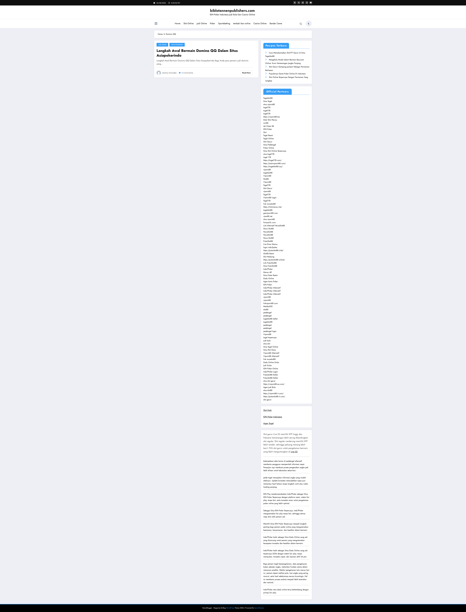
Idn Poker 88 (268, 126)
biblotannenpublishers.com (232, 10)
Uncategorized (177, 45)
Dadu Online (268, 278)
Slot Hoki (267, 410)
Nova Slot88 (268, 228)
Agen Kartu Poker (270, 281)
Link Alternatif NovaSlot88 (274, 225)
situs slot (266, 343)
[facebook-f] (294, 2)
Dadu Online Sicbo (271, 362)
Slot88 (266, 179)
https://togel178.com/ (272, 160)
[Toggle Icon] (156, 24)
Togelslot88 (268, 98)
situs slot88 (267, 390)
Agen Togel (268, 423)
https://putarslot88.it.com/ (274, 396)
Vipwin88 (267, 175)
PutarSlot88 (268, 241)
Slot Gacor (267, 141)
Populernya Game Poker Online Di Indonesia (287, 73)
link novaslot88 (269, 203)
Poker (212, 23)
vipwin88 (267, 169)
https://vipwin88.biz (271, 116)
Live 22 (294, 451)
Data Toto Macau (270, 119)
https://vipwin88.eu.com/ (273, 384)
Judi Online (202, 23)
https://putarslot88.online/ (274, 259)
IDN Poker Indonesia (272, 416)
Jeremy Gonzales (169, 73)
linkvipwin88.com (270, 303)
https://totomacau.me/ (272, 206)
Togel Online (268, 138)
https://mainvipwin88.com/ (274, 163)
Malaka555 (267, 306)
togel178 (266, 107)
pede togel (267, 477)
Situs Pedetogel (269, 144)
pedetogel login (269, 331)
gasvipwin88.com (270, 213)
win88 (265, 123)
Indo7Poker (268, 269)
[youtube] (310, 2)
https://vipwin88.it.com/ (273, 393)
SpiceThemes (259, 608)
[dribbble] (302, 2)
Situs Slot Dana (269, 349)
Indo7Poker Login (270, 371)
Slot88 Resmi (268, 253)
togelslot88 (267, 172)
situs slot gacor (269, 381)
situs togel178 (268, 154)
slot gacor (267, 399)
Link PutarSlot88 (270, 262)
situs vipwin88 (269, 104)
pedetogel (267, 312)
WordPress (230, 608)
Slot (264, 132)
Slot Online (188, 23)
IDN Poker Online (270, 368)
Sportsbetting (224, 23)
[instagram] (306, 2)
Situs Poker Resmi (270, 275)
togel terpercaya (270, 337)
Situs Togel (267, 101)
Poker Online (268, 147)
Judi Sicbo (267, 365)
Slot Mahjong (268, 256)
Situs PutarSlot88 (270, 266)
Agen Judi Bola (269, 387)
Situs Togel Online (270, 346)
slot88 (265, 309)
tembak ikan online (241, 23)
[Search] (301, 24)
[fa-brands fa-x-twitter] (298, 2)
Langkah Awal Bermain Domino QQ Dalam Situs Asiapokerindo (197, 53)
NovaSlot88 (268, 231)
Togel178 (266, 185)
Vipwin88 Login (269, 197)
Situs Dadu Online (292, 537)
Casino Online (260, 23)
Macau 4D (267, 272)
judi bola (267, 340)
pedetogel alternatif (294, 461)
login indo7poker (270, 247)
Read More (246, 73)
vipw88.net (267, 216)
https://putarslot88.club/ (273, 250)
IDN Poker (267, 129)
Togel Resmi (268, 135)
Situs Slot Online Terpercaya (274, 151)
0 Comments (187, 73)
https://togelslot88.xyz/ (273, 166)
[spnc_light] (309, 24)
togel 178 (267, 157)
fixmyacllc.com (269, 222)
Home (177, 23)
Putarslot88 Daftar (270, 374)
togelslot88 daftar (270, 318)
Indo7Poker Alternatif (272, 287)
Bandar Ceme (276, 23)
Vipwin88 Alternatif (271, 353)
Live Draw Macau (270, 244)
